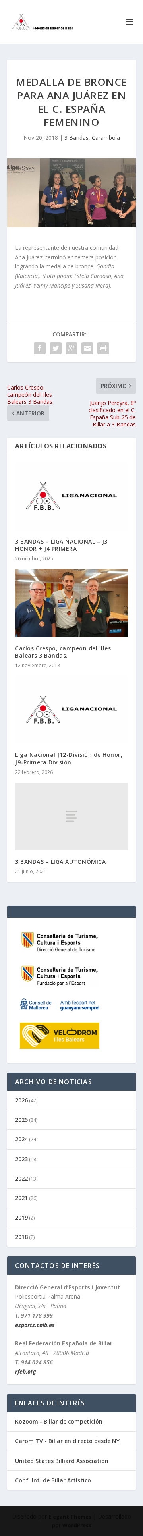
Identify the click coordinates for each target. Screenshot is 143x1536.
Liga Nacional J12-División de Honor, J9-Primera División (68, 758)
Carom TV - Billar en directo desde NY (67, 1441)
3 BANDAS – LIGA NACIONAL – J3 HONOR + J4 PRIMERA (61, 545)
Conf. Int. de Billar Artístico (53, 1480)
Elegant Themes (69, 1516)
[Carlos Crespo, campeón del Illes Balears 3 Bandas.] (71, 603)
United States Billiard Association (61, 1461)
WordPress (76, 1525)
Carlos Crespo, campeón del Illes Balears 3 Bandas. (63, 652)
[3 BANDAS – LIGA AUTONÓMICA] (71, 816)
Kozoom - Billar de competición (58, 1421)
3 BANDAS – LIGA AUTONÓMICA (60, 861)
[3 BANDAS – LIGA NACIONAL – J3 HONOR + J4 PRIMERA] (71, 496)
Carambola (106, 137)
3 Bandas (76, 137)
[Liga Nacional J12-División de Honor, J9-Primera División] (71, 709)
